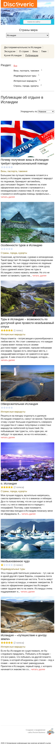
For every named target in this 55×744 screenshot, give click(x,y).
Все (15, 65)
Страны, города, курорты (26, 86)
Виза (35, 51)
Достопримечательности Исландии (22, 47)
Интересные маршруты (25, 81)
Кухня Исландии (13, 55)
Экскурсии (9, 51)
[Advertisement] (27, 699)
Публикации (31, 55)
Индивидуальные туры (25, 75)
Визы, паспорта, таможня (26, 70)
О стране (24, 51)
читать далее (8, 197)
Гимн (43, 51)
